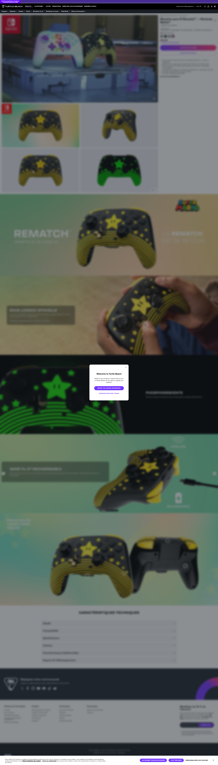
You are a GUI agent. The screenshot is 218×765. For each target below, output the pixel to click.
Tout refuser (176, 760)
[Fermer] (213, 760)
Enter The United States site (109, 388)
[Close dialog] (126, 367)
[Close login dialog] (124, 425)
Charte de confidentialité (49, 761)
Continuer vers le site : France (109, 393)
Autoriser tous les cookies (153, 760)
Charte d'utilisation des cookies (31, 761)
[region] (109, 760)
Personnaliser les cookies (196, 760)
